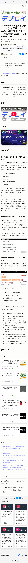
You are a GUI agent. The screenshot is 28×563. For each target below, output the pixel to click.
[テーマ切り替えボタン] (26, 2)
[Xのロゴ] (23, 555)
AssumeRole (5, 48)
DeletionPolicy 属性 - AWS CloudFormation (14, 470)
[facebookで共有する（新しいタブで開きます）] (23, 54)
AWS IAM (12, 48)
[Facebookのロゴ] (19, 555)
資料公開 (10, 50)
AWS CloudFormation (21, 48)
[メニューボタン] (2, 1)
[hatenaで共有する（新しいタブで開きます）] (20, 54)
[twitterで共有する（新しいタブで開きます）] (26, 54)
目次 (23, 6)
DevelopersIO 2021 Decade (8, 73)
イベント (4, 50)
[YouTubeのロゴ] (26, 555)
